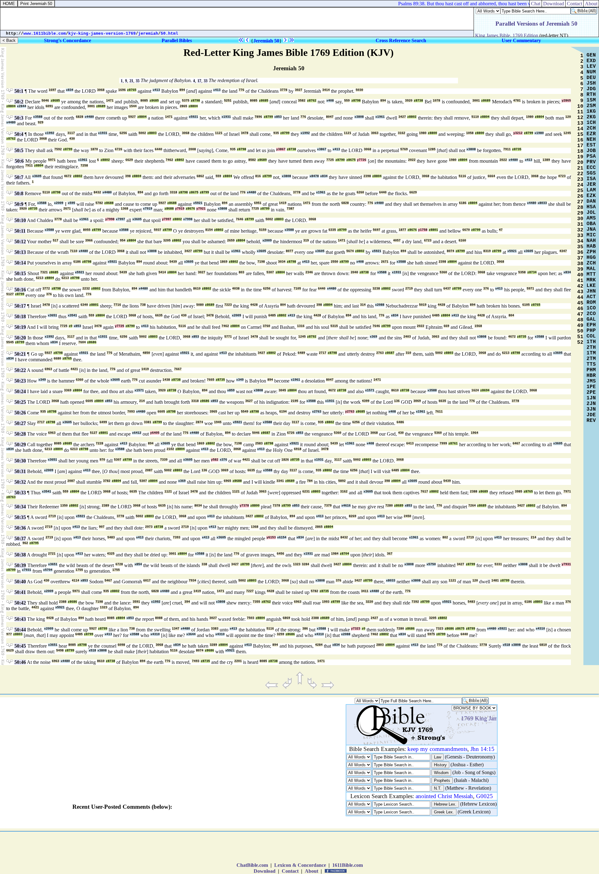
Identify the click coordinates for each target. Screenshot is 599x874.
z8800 (432, 133)
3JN (591, 409)
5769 (404, 149)
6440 (158, 149)
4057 (397, 240)
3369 (67, 390)
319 (306, 240)
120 (568, 117)
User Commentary (521, 40)
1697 (52, 90)
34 (580, 241)
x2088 (379, 305)
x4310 (540, 628)
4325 (110, 554)
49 (580, 325)
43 (580, 292)
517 (55, 240)
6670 (466, 230)
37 (580, 258)
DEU (591, 78)
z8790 (340, 160)
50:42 (20, 602)
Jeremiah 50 (266, 40)
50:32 (20, 482)
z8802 (411, 117)
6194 (283, 411)
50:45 (20, 646)
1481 (495, 580)
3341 (280, 481)
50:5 (18, 150)
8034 (198, 505)
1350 (64, 505)
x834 (69, 90)
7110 (73, 251)
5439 (173, 262)
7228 (99, 443)
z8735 (516, 149)
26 (580, 196)
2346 (309, 272)
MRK (591, 280)
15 (580, 134)
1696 (122, 90)
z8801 (433, 230)
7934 (192, 580)
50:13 (20, 252)
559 (347, 100)
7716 (117, 305)
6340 (84, 305)
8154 (209, 230)
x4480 (89, 117)
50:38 (20, 554)
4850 (146, 353)
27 (580, 202)
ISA (591, 179)
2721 (52, 554)
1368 (124, 208)
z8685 (55, 100)
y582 (214, 460)
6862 (200, 176)
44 (580, 297)
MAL (591, 269)
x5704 (47, 570)
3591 (136, 602)
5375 (185, 100)
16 (580, 140)
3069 (417, 401)
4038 (236, 288)
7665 (210, 380)
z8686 (91, 342)
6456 (280, 554)
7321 (44, 272)
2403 (407, 336)
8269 (352, 516)
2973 (149, 527)
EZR (591, 134)
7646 (239, 219)
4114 (75, 580)
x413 (156, 90)
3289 (213, 645)
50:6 (19, 161)
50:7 (18, 177)
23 (580, 179)
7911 (507, 149)
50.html (169, 33)
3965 (213, 411)
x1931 (226, 117)
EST (591, 145)
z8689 (485, 100)
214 (142, 401)
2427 (374, 618)
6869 (286, 618)
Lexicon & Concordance (300, 865)
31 (580, 224)
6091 (49, 106)
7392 (415, 602)
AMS (591, 218)
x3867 (321, 149)
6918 (297, 449)
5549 (244, 411)
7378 (276, 505)
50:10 (20, 220)
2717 (322, 353)
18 (580, 151)
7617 (424, 491)
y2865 (566, 100)
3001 (476, 100)
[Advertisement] (299, 848)
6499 (103, 422)
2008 (192, 149)
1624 (475, 390)
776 (241, 90)
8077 (289, 251)
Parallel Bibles (177, 40)
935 (276, 133)
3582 (301, 100)
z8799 (268, 117)
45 (580, 303)
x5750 (431, 564)
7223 (228, 305)
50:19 (20, 327)
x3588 (37, 117)
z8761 (453, 443)
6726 (118, 149)
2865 (183, 106)
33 (205, 81)
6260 (360, 192)
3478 (244, 133)
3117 (71, 133)
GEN (591, 55)
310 (408, 353)
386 (305, 628)
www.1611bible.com (44, 33)
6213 (39, 278)
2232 (86, 288)
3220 (369, 602)
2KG (591, 117)
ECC (591, 167)
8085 (144, 100)
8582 (252, 160)
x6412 (136, 433)
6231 (306, 491)
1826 (285, 460)
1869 (223, 262)
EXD (591, 61)
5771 (228, 336)
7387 (290, 208)
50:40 (20, 581)
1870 (94, 149)
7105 (297, 288)
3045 (282, 390)
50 (580, 331)
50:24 (20, 391)
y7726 (361, 160)
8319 (487, 251)
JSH (591, 83)
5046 (45, 100)
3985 (518, 491)
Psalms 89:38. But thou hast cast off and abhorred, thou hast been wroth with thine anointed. (480, 3)
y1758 (422, 230)
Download (264, 871)
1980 (529, 117)
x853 (278, 117)
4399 (365, 401)
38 (580, 264)
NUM (591, 72)
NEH (591, 139)
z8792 (311, 336)
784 (310, 481)
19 (580, 157)
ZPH (591, 252)
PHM (591, 370)
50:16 (20, 289)
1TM (591, 353)
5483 (111, 537)
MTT (591, 274)
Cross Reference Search (401, 40)
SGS (591, 173)
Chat (536, 3)
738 (143, 305)
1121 (218, 133)
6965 (227, 481)
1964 (474, 433)
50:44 (20, 629)
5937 (157, 230)
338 (204, 564)
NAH (591, 241)
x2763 (316, 411)
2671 (67, 208)
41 (580, 281)
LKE (591, 286)
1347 (175, 628)
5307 (270, 272)
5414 (162, 272)
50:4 (18, 134)
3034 (281, 262)
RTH (591, 94)
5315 (334, 326)
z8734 (532, 272)
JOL (591, 212)
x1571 (139, 390)
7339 (164, 460)
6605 (89, 401)
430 (72, 139)
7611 (439, 411)
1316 (300, 326)
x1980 (539, 133)
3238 (376, 288)
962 (25, 543)
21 (131, 81)
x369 (373, 336)
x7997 (120, 219)
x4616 (346, 505)
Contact (290, 871)
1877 (402, 230)
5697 (376, 230)
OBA (591, 224)
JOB (591, 151)
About (311, 871)
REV (591, 420)
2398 (367, 176)
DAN (591, 201)
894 (182, 90)
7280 (389, 505)
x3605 (36, 176)
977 (9, 634)
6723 (427, 240)
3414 (326, 90)
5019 (422, 305)
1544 (133, 106)
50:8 (18, 193)
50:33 (20, 492)
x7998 (187, 219)
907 (102, 527)
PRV (591, 162)
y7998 (109, 219)
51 (580, 337)
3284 (305, 564)
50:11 (20, 231)
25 (580, 191)
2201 (238, 661)
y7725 (119, 326)
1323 (296, 564)
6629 (129, 160)
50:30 (20, 460)
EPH (591, 325)
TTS (591, 364)
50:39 (20, 565)
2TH (591, 347)
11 (580, 112)
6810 (543, 645)
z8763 (11, 497)
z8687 (389, 353)
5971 (52, 160)
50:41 (20, 592)
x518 (506, 645)
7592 (58, 149)
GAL (591, 319)
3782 (106, 481)
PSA (591, 156)
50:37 (20, 538)
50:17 (20, 306)
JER (591, 184)
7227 (250, 591)
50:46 (20, 662)
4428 (254, 305)
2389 (105, 505)
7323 (439, 628)
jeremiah (148, 33)
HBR (591, 375)
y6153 (271, 537)
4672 (67, 176)
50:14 (20, 262)
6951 (257, 203)
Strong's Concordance (67, 40)
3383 (214, 628)
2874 (199, 422)
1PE (591, 387)
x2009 (58, 203)
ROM (591, 302)
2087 (149, 470)
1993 (325, 602)
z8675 (351, 160)
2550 (334, 262)
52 (580, 342)
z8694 (484, 390)
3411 (364, 591)
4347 (563, 251)
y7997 (166, 219)
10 (580, 106)
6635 (159, 315)
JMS (591, 381)
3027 (298, 90)
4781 (517, 100)
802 (445, 537)
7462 (169, 160)
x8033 (542, 203)
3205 (167, 240)
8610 (197, 288)
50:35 (20, 517)
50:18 (20, 316)
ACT (591, 297)
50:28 (20, 434)
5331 (498, 564)
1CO (591, 308)
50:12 (20, 241)
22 (580, 174)
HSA (591, 207)
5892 (342, 481)
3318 (173, 192)
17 (199, 81)
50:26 (20, 412)
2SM (591, 106)
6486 (400, 422)
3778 (283, 90)
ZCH (591, 263)
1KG (591, 111)
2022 (412, 160)
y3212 (518, 133)
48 (580, 320)
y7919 (179, 208)
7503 (250, 618)
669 (446, 326)
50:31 (20, 471)
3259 (280, 634)
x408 (330, 100)
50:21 (20, 354)
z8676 (190, 208)
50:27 (20, 423)
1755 (79, 570)
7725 (330, 160)
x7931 (26, 570)
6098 (121, 645)
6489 (301, 353)
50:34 (20, 506)
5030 (359, 90)
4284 (319, 645)
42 (580, 286)
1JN (591, 398)
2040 (354, 272)
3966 (89, 240)
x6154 (281, 537)
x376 (223, 460)
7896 (258, 117)
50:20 (20, 337)
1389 (546, 160)
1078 (436, 100)
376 (486, 288)
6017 (147, 580)
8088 (159, 618)
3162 (401, 133)
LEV (591, 66)
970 (102, 460)
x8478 (314, 176)
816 (258, 176)
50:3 (18, 118)
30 (580, 219)
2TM (591, 359)
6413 (410, 443)
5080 (200, 305)
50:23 (20, 380)
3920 (408, 100)
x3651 (52, 315)
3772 (46, 288)
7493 (195, 661)
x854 (138, 564)
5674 (350, 251)
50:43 (20, 619)
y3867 (280, 149)
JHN (591, 291)
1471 (110, 100)
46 (580, 309)
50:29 (20, 444)
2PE (591, 392)
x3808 (359, 117)
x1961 (380, 117)
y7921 (201, 208)
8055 (86, 230)
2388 (473, 491)
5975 (431, 634)
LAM (591, 190)
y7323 (355, 628)
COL (591, 336)
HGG (591, 257)
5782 (99, 203)
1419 (282, 203)
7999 (443, 443)
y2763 (349, 411)
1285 (432, 149)
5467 (108, 580)
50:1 (18, 91)
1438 (166, 380)
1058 (470, 133)
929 (40, 122)
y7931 (566, 564)
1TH (591, 342)
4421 (74, 369)
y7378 (244, 505)
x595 (71, 203)
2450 (407, 516)
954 (122, 240)
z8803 (152, 133)
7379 (328, 505)
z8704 (344, 554)
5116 (462, 176)
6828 (79, 117)
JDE (591, 415)
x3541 (72, 315)
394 (187, 602)
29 (580, 213)
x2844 (21, 106)
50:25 (20, 402)
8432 (97, 192)
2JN (591, 404)
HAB (591, 246)
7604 (82, 342)
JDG (591, 89)
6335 (332, 230)
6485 (272, 315)
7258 (84, 165)
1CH (591, 123)
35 (137, 81)
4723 (562, 176)
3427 (402, 117)
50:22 (20, 370)
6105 (526, 305)
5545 (10, 342)
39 (580, 269)
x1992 (49, 133)
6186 (462, 203)
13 (580, 123)
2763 (380, 353)
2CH (591, 128)
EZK (591, 196)
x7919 (147, 208)
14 (580, 129)
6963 (48, 369)
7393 (176, 537)
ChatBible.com (252, 865)
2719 (409, 288)
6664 (491, 176)
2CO (591, 314)
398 (128, 176)
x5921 (193, 117)
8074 (450, 251)
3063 (374, 133)
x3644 (191, 634)
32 (580, 230)
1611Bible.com (347, 865)
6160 (462, 240)
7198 (261, 262)
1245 (567, 133)
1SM (591, 100)
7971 (567, 491)
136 (397, 401)
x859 (231, 390)
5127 (10, 294)
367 (389, 554)
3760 (266, 326)
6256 (123, 133)
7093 (131, 411)
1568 (478, 326)
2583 (259, 443)
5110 (475, 117)
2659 (231, 240)
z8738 (418, 100)
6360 (79, 380)
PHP (591, 330)
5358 (522, 272)
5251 (227, 100)
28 (580, 207)
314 (363, 305)
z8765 (131, 90)
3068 (101, 90)
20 (580, 162)
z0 (70, 326)
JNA (591, 229)
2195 (294, 401)
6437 (447, 288)
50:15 (20, 273)
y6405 (154, 433)
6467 (516, 443)
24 (580, 185)
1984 (334, 554)
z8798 (195, 100)
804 (283, 305)
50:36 (20, 528)
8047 (330, 117)
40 (580, 275)
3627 (249, 401)
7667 (178, 369)
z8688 (109, 203)
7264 (472, 505)
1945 (218, 422)
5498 (60, 650)
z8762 (311, 100)
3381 (147, 422)
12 (580, 118)
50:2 (18, 101)
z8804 (11, 106)
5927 (132, 117)
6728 (119, 564)
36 (580, 252)
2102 (170, 449)
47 (501, 230)
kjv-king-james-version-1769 (102, 33)
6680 (57, 358)
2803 (380, 645)
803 (241, 272)
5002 (142, 133)
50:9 (18, 204)
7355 (256, 602)
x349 (42, 380)
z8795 (34, 543)
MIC (591, 235)
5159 (262, 230)
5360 (443, 272)
